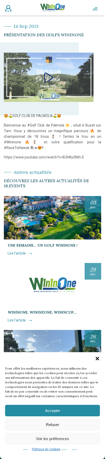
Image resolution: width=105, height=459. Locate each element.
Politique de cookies (46, 449)
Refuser (52, 424)
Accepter (52, 410)
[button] (97, 358)
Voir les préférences (52, 439)
